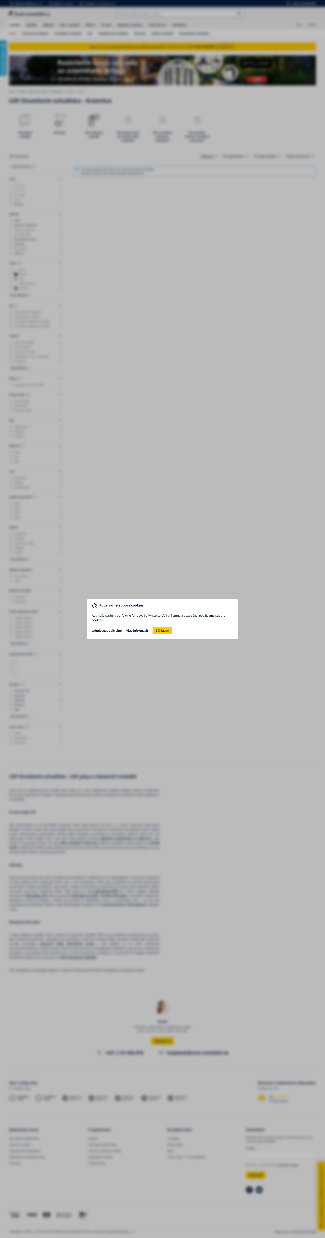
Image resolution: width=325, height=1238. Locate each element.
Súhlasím (162, 630)
